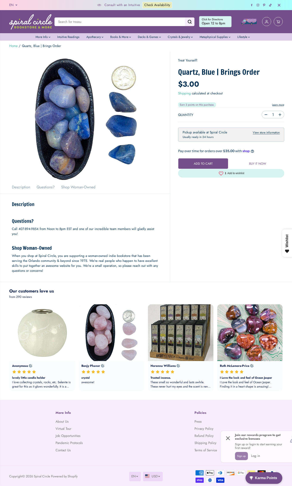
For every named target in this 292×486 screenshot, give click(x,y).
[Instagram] (258, 5)
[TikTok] (270, 5)
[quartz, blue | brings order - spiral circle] (85, 116)
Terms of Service (205, 450)
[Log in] (266, 21)
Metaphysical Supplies (214, 37)
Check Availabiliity (157, 5)
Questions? (46, 187)
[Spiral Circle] (30, 21)
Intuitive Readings (68, 37)
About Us (62, 421)
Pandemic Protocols (69, 443)
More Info (42, 37)
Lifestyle (242, 37)
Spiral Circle (42, 476)
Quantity (185, 115)
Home (13, 46)
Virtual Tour (63, 428)
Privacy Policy (203, 428)
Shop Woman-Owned (78, 187)
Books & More (119, 37)
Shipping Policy (205, 443)
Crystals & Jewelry (179, 37)
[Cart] (278, 21)
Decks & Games (148, 37)
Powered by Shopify (64, 476)
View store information (266, 132)
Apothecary (94, 37)
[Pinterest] (264, 5)
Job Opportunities (68, 435)
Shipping (184, 93)
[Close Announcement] (279, 5)
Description (21, 187)
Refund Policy (204, 435)
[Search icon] (189, 21)
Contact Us (63, 450)
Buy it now (257, 163)
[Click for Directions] (215, 21)
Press (198, 421)
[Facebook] (251, 5)
